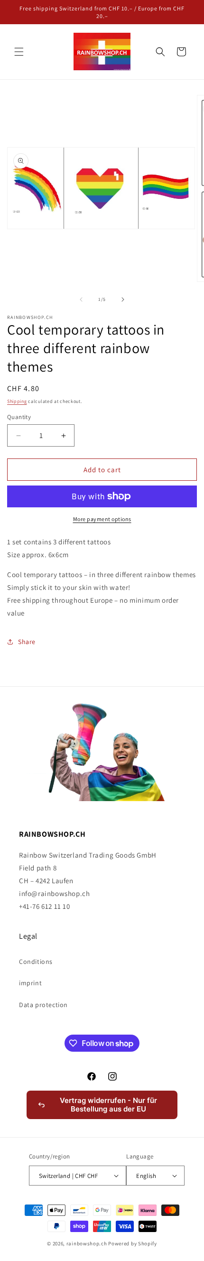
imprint (30, 983)
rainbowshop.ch (86, 1243)
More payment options (102, 519)
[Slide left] (81, 299)
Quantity (19, 417)
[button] (19, 51)
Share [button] (27, 641)
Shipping (17, 401)
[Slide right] (122, 299)
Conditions (36, 961)
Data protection (43, 1004)
